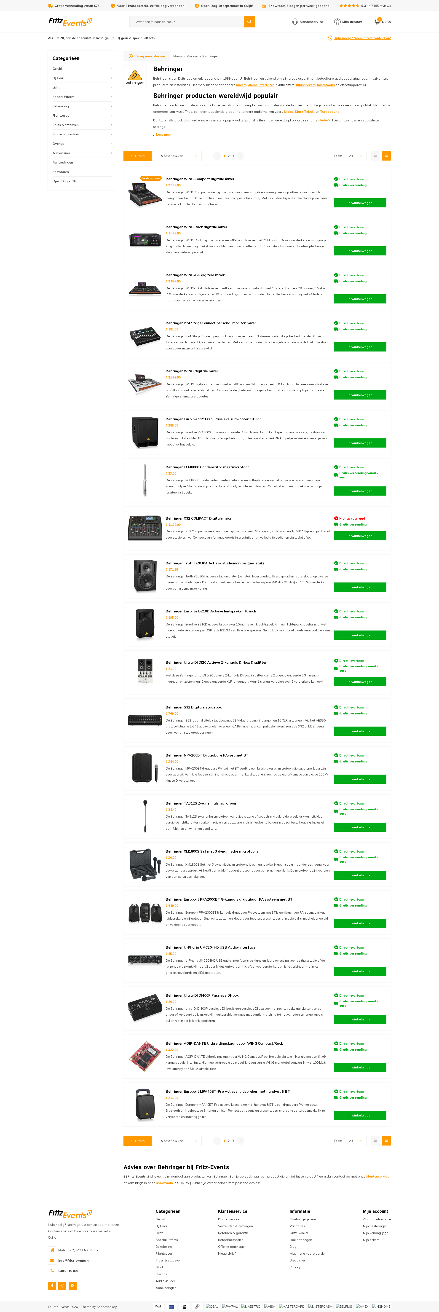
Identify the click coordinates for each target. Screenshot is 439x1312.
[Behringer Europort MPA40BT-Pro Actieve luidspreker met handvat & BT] (145, 1104)
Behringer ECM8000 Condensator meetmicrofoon (207, 467)
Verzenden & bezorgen (235, 1226)
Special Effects (63, 97)
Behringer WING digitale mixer (192, 371)
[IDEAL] (212, 1306)
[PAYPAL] (230, 1306)
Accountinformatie (377, 1219)
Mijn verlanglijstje (375, 1233)
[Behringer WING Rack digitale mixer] (145, 240)
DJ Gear (58, 78)
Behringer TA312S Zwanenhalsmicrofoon (201, 803)
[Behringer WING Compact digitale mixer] (145, 192)
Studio (161, 1267)
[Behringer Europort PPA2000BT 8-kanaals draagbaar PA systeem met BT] (145, 912)
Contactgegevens (303, 1219)
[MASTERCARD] (292, 1306)
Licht (56, 87)
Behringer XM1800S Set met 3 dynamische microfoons (212, 851)
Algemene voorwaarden (308, 1253)
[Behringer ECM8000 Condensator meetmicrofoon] (145, 480)
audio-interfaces (261, 85)
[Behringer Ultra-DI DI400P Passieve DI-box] (145, 1008)
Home (177, 56)
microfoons (326, 85)
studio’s (324, 120)
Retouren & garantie (233, 1233)
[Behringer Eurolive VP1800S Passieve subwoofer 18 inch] (145, 432)
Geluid (57, 69)
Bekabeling (61, 106)
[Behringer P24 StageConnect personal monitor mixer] (145, 336)
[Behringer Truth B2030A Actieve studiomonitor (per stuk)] (145, 576)
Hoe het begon (301, 1240)
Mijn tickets (371, 1240)
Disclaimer (297, 1260)
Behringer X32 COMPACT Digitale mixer (199, 518)
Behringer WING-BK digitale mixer (195, 275)
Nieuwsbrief (227, 1253)
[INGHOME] (381, 1306)
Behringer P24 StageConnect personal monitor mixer (211, 323)
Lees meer (164, 134)
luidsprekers (306, 85)
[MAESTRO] (251, 1306)
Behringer (210, 56)
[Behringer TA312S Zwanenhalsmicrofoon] (145, 816)
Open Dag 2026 (64, 181)
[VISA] (269, 1306)
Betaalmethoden (231, 1240)
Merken (192, 56)
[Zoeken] (249, 21)
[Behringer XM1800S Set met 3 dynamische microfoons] (145, 864)
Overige (58, 144)
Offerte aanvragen (232, 1247)
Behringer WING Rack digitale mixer (197, 227)
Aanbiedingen (63, 162)
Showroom (61, 172)
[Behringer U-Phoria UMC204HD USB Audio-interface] (145, 960)
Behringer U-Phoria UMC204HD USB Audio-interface (211, 947)
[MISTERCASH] (320, 1306)
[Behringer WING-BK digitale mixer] (145, 288)
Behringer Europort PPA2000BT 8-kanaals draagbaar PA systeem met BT (229, 899)
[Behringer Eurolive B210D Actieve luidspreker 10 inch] (145, 624)
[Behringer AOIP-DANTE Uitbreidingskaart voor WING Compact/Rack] (145, 1056)
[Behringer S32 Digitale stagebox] (145, 720)
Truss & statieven (66, 125)
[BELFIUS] (344, 1306)
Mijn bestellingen (375, 1226)
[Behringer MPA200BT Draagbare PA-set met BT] (145, 768)
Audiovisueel (62, 153)
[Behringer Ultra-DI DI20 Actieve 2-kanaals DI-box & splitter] (145, 672)
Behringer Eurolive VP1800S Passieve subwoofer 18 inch (214, 419)
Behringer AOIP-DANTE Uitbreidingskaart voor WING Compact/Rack (224, 1043)
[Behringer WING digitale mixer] (145, 384)
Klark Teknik (305, 112)
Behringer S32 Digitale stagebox (194, 707)
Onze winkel (299, 1233)
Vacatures (297, 1226)
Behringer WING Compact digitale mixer (200, 179)
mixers (241, 85)
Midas (288, 112)
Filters (140, 156)
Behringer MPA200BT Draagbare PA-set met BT (207, 755)
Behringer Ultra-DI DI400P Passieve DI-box (202, 995)
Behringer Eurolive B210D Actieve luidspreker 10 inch (211, 611)
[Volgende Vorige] (240, 156)
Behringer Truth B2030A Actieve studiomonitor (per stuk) (215, 563)
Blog (293, 1247)
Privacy (295, 1267)
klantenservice (377, 1176)
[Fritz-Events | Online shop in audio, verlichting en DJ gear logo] (70, 21)
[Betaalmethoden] (158, 1306)
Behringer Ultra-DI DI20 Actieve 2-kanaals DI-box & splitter (216, 662)
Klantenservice (229, 1219)
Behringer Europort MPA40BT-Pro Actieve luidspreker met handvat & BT (228, 1091)
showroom (164, 1183)
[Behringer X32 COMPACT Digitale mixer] (145, 528)
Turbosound (330, 112)
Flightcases (61, 115)
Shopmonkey (107, 1307)
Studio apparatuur (66, 134)
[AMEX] (362, 1306)
